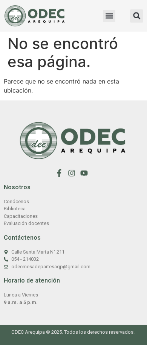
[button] (109, 16)
